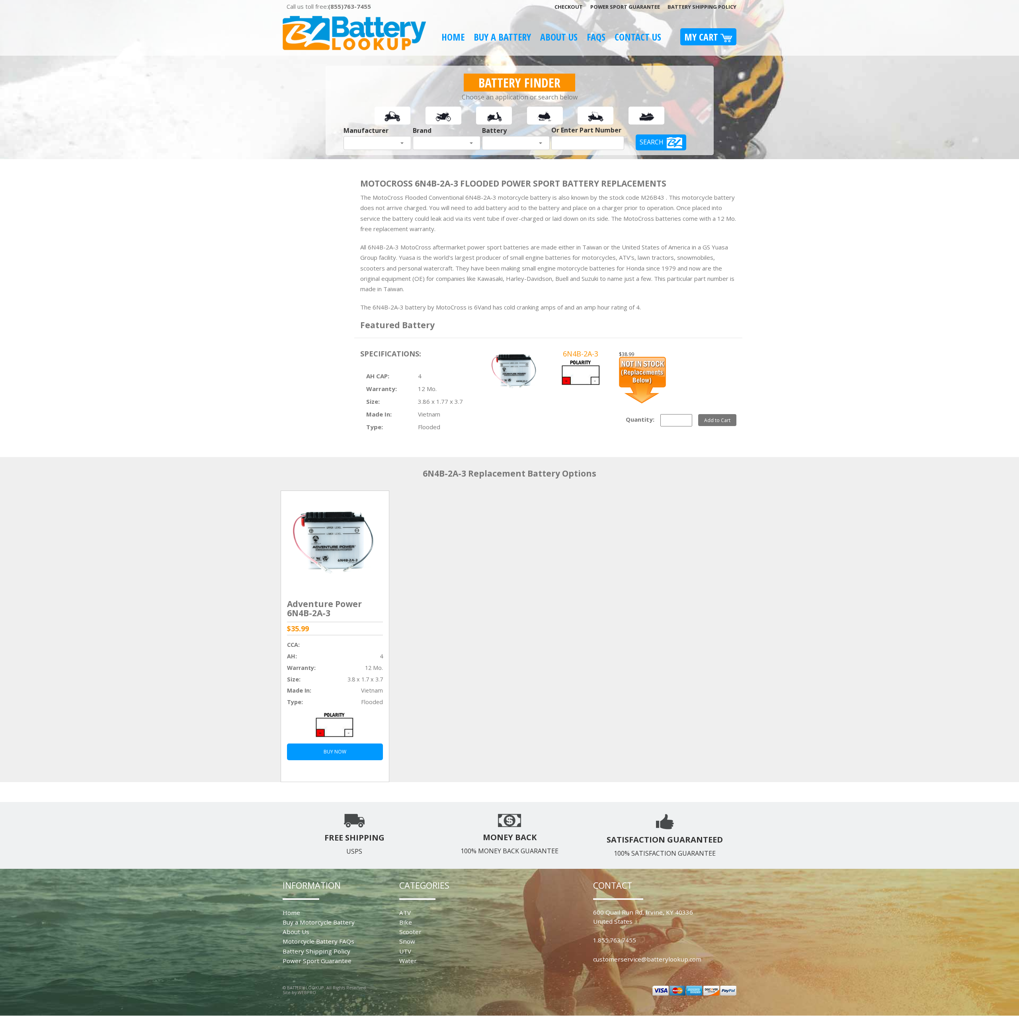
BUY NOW (335, 751)
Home (453, 36)
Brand (422, 130)
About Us (559, 36)
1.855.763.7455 (614, 940)
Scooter (410, 932)
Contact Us (638, 36)
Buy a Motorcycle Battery (319, 922)
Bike (405, 922)
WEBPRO (307, 992)
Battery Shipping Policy (702, 6)
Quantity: (640, 419)
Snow (407, 941)
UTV (405, 951)
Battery (494, 130)
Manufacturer (366, 130)
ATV (405, 913)
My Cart (702, 36)
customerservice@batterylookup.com (647, 959)
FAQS (596, 36)
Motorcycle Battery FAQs (318, 941)
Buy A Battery (502, 36)
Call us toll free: (329, 6)
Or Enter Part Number (586, 130)
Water (408, 961)
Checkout (568, 6)
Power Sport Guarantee (625, 6)
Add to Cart (717, 420)
